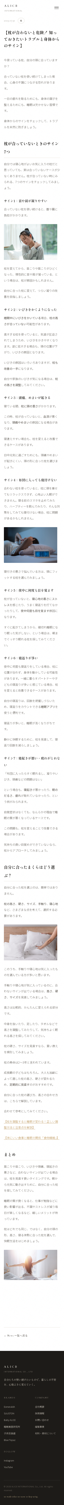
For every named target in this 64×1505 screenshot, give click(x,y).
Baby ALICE (10, 1420)
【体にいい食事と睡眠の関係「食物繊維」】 (31, 1138)
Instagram (9, 1460)
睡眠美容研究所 (12, 1426)
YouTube (8, 1467)
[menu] (56, 7)
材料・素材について (45, 1433)
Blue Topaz (9, 1440)
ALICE (13, 8)
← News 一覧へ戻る (16, 1335)
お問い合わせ (42, 1420)
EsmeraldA (9, 1406)
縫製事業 (39, 1426)
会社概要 (39, 1406)
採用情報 (39, 1413)
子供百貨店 (9, 1433)
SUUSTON (9, 1413)
